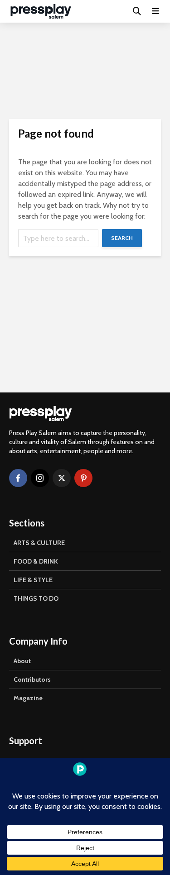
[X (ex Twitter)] (62, 478)
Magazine (28, 698)
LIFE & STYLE (33, 580)
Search (122, 237)
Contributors (32, 679)
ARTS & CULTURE (39, 543)
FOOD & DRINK (36, 561)
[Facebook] (18, 478)
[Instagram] (40, 478)
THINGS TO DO (36, 598)
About (22, 661)
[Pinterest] (83, 478)
